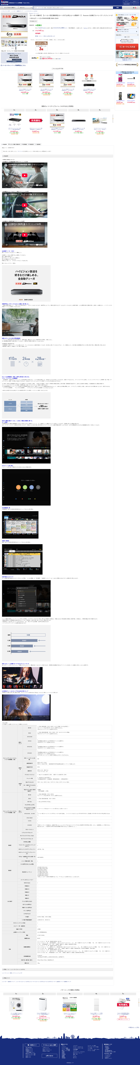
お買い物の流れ (29, 1047)
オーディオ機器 (65, 1048)
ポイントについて (46, 1048)
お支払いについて (29, 1048)
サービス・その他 (91, 1050)
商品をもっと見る (134, 1027)
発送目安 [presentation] (32, 144)
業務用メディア (67, 981)
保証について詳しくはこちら (123, 31)
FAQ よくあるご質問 (50, 1045)
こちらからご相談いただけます (127, 40)
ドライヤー (75, 1045)
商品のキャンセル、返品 (30, 1053)
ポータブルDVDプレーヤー (50, 981)
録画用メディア (60, 981)
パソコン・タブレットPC (78, 1048)
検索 (118, 7)
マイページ (135, 4)
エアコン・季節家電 (66, 1049)
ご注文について (46, 1047)
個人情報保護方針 (108, 1050)
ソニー (8, 973)
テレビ (63, 1045)
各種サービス (28, 1056)
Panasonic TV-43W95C (131, 100)
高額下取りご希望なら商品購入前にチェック (127, 59)
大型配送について (29, 1051)
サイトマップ (107, 1045)
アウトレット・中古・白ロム (93, 1049)
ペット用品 (90, 1048)
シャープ (4, 973)
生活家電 (63, 1054)
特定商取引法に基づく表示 (110, 1051)
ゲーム (74, 1055)
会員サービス (28, 1057)
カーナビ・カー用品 (92, 1045)
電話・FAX (75, 1054)
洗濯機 (63, 1055)
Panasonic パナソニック (34, 13)
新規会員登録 (127, 4)
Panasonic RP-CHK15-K (120, 100)
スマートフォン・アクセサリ (79, 1051)
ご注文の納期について (30, 1052)
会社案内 (106, 1049)
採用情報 (106, 1046)
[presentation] (4, 144)
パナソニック (16, 973)
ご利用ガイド (135, 1)
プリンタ (75, 1050)
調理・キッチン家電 (66, 1050)
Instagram (107, 1057)
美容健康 (63, 1057)
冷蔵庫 (63, 1051)
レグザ (20, 973)
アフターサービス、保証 (30, 1054)
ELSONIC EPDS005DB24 (120, 82)
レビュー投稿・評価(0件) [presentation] (15, 144)
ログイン (127, 1)
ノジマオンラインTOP (5, 11)
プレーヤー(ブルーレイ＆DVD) (37, 981)
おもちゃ (75, 1056)
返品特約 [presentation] (38, 144)
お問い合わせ (49, 1055)
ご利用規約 (107, 1048)
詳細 (59, 58)
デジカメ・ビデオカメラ (78, 1046)
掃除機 (63, 1056)
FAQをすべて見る (46, 1051)
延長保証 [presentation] (25, 144)
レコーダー (64, 1046)
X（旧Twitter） (108, 1056)
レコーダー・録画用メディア (17, 11)
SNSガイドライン (108, 1058)
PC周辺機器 (75, 1049)
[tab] (4, 144)
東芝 (11, 973)
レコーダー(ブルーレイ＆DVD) (31, 11)
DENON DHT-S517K (130, 82)
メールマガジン (108, 1054)
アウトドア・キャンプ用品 (93, 1046)
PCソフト (75, 1057)
